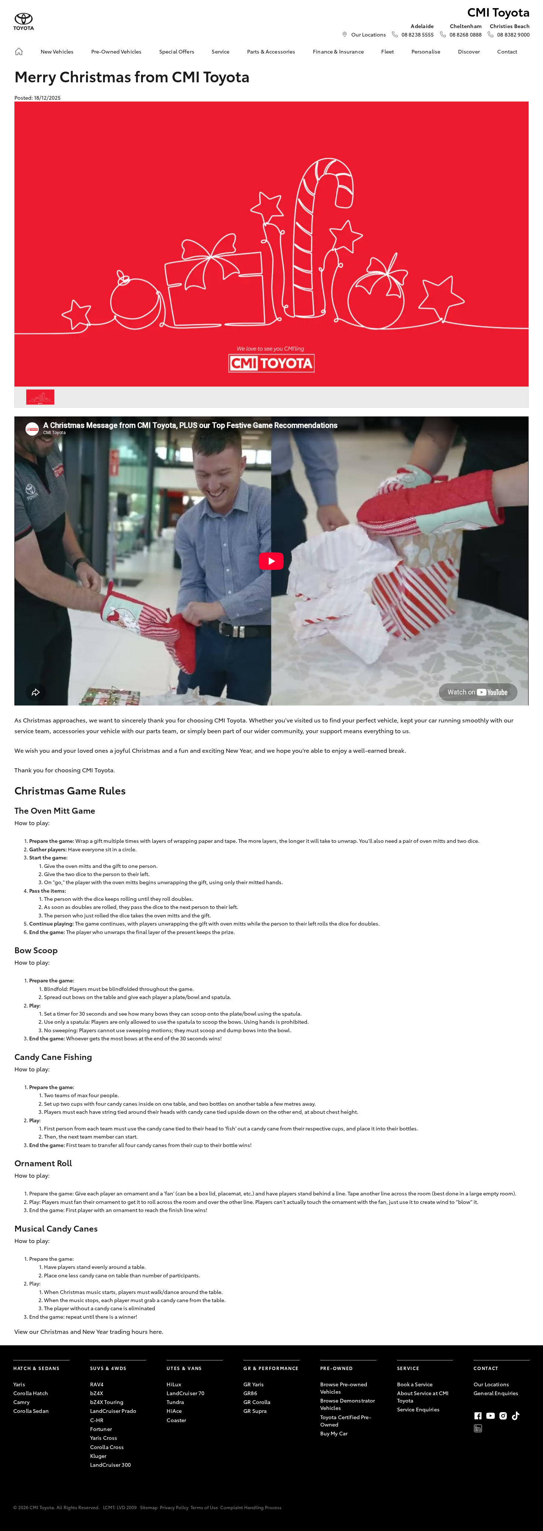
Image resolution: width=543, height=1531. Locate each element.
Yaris (19, 1384)
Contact (507, 51)
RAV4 (97, 1384)
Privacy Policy (174, 1507)
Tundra (175, 1401)
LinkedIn (478, 1428)
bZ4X (96, 1393)
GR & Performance (271, 1368)
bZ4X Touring (107, 1401)
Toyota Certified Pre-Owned (345, 1420)
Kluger (98, 1455)
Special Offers (176, 51)
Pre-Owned (336, 1368)
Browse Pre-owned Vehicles (343, 1387)
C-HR (97, 1420)
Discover (469, 51)
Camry (21, 1401)
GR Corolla (256, 1401)
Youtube (490, 1415)
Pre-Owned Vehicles (116, 51)
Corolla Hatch (30, 1393)
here (155, 1331)
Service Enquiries (418, 1409)
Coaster (176, 1420)
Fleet (387, 51)
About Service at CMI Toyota (423, 1396)
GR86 (250, 1393)
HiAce (174, 1410)
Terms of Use (204, 1507)
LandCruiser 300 (110, 1464)
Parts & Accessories (271, 51)
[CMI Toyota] (23, 21)
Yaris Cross (103, 1437)
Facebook (478, 1415)
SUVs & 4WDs (108, 1368)
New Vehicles (57, 51)
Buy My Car (334, 1433)
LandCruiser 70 (185, 1393)
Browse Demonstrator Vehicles (347, 1404)
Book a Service (415, 1384)
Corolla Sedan (31, 1410)
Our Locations (368, 34)
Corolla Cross (107, 1447)
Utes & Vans (184, 1368)
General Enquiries (496, 1393)
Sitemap (149, 1507)
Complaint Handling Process (250, 1507)
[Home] (18, 51)
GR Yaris (253, 1384)
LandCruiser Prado (113, 1410)
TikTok (515, 1415)
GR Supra (255, 1410)
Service (220, 51)
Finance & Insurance (338, 51)
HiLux (174, 1384)
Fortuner (101, 1428)
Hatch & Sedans (36, 1368)
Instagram (503, 1415)
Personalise (426, 51)
